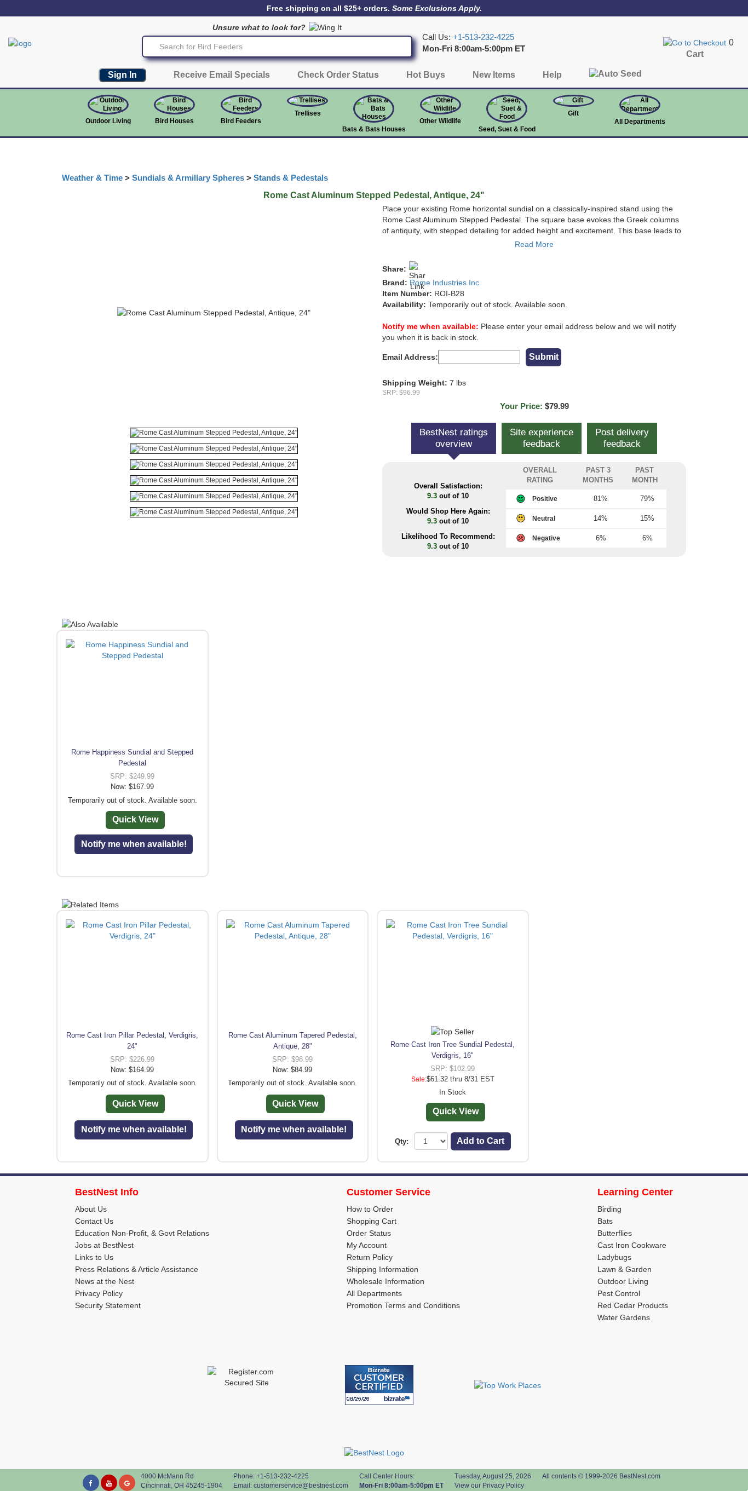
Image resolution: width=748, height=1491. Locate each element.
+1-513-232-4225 (483, 37)
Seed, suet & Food (507, 129)
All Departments (639, 121)
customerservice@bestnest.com (301, 1485)
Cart (695, 54)
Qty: (401, 1141)
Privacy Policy (99, 1293)
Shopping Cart (371, 1221)
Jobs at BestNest (104, 1245)
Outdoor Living (108, 121)
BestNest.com (639, 1476)
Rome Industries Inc (444, 282)
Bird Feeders (241, 121)
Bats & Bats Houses (374, 129)
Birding (609, 1209)
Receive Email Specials (222, 74)
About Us (91, 1209)
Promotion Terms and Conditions (403, 1305)
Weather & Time (92, 178)
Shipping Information (382, 1269)
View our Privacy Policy (489, 1485)
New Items (494, 74)
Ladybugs (614, 1257)
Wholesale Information (385, 1281)
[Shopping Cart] (694, 42)
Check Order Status (338, 74)
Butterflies (614, 1233)
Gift (573, 113)
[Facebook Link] (91, 1483)
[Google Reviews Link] (127, 1483)
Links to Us (94, 1257)
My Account (367, 1245)
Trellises (308, 113)
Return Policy (370, 1257)
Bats (605, 1221)
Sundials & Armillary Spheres (188, 178)
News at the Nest (104, 1281)
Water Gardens (623, 1317)
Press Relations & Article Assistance (136, 1269)
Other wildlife (440, 121)
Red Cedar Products (632, 1305)
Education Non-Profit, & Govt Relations (142, 1233)
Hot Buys (425, 74)
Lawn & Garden (624, 1269)
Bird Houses (174, 121)
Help (552, 74)
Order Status (369, 1233)
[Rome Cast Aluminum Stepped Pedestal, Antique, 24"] (214, 433)
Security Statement (108, 1305)
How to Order (370, 1209)
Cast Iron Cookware (631, 1245)
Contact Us (94, 1221)
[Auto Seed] (615, 76)
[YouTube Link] (109, 1483)
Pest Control (618, 1293)
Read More (534, 244)
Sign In (122, 74)
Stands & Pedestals (291, 178)
